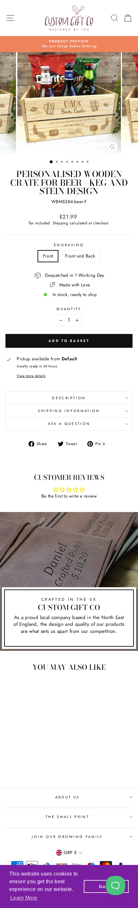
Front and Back (80, 256)
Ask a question (69, 423)
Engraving (69, 245)
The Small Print (67, 816)
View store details (31, 375)
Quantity (69, 309)
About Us (67, 797)
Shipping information (69, 410)
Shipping (60, 223)
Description (69, 397)
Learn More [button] (23, 898)
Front (48, 256)
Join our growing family (67, 836)
